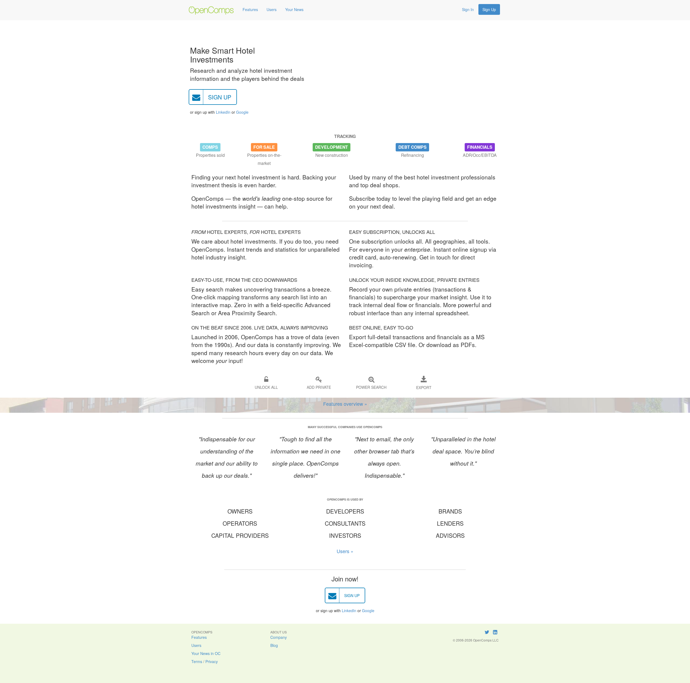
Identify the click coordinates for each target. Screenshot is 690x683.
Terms (196, 661)
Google (242, 112)
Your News (294, 9)
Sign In (468, 9)
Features (250, 9)
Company (278, 637)
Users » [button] (345, 550)
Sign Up (489, 9)
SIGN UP (219, 97)
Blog (274, 645)
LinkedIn (223, 112)
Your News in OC (205, 653)
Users (272, 9)
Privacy (211, 661)
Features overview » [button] (345, 403)
